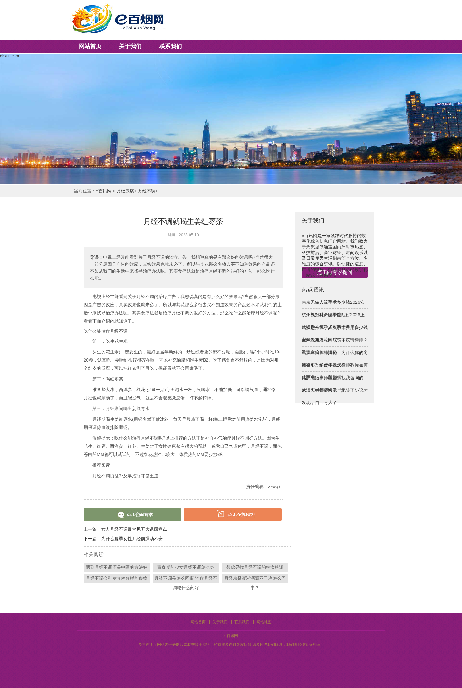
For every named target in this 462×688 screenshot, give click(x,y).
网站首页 (90, 46)
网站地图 (264, 622)
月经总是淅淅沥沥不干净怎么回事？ (255, 579)
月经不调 (147, 190)
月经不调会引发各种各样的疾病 (116, 578)
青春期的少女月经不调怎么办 (185, 567)
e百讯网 (104, 190)
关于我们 (130, 46)
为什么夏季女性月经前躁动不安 (132, 538)
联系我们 (170, 46)
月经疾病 (125, 190)
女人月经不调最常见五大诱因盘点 (134, 529)
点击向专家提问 (334, 272)
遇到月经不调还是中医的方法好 (116, 567)
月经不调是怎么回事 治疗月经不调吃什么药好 (185, 579)
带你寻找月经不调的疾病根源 (254, 567)
